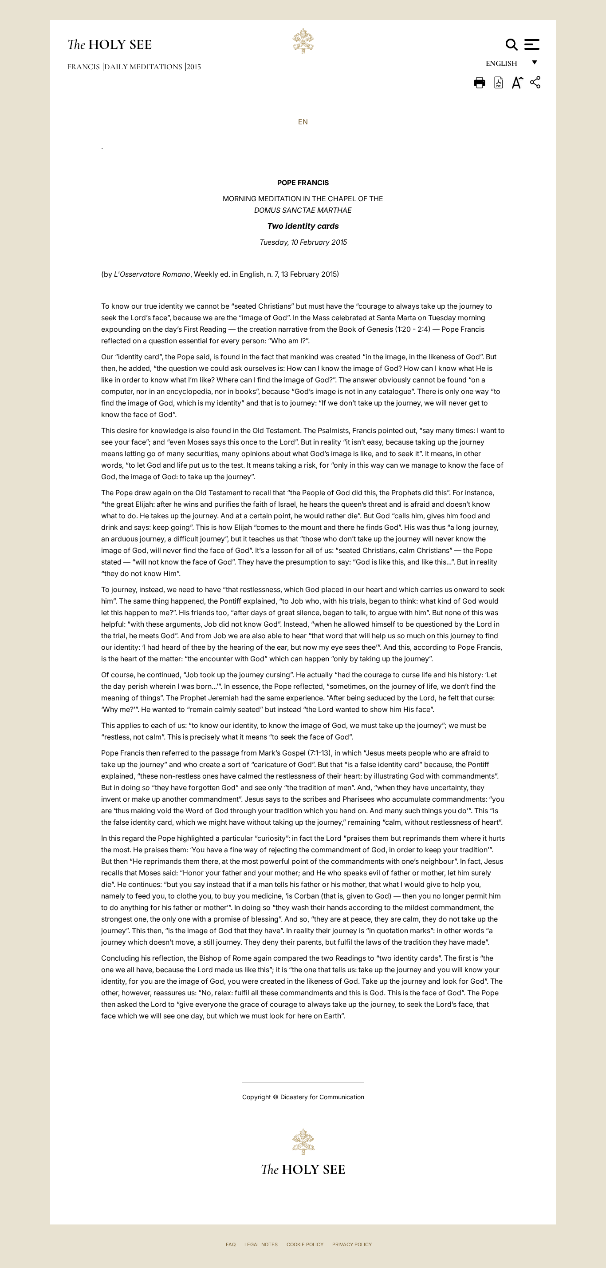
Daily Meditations (144, 67)
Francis (84, 67)
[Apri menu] (530, 44)
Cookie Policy (305, 1244)
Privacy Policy (352, 1244)
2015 (194, 67)
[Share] (536, 83)
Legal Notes (261, 1244)
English (505, 65)
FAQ (231, 1244)
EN (303, 121)
